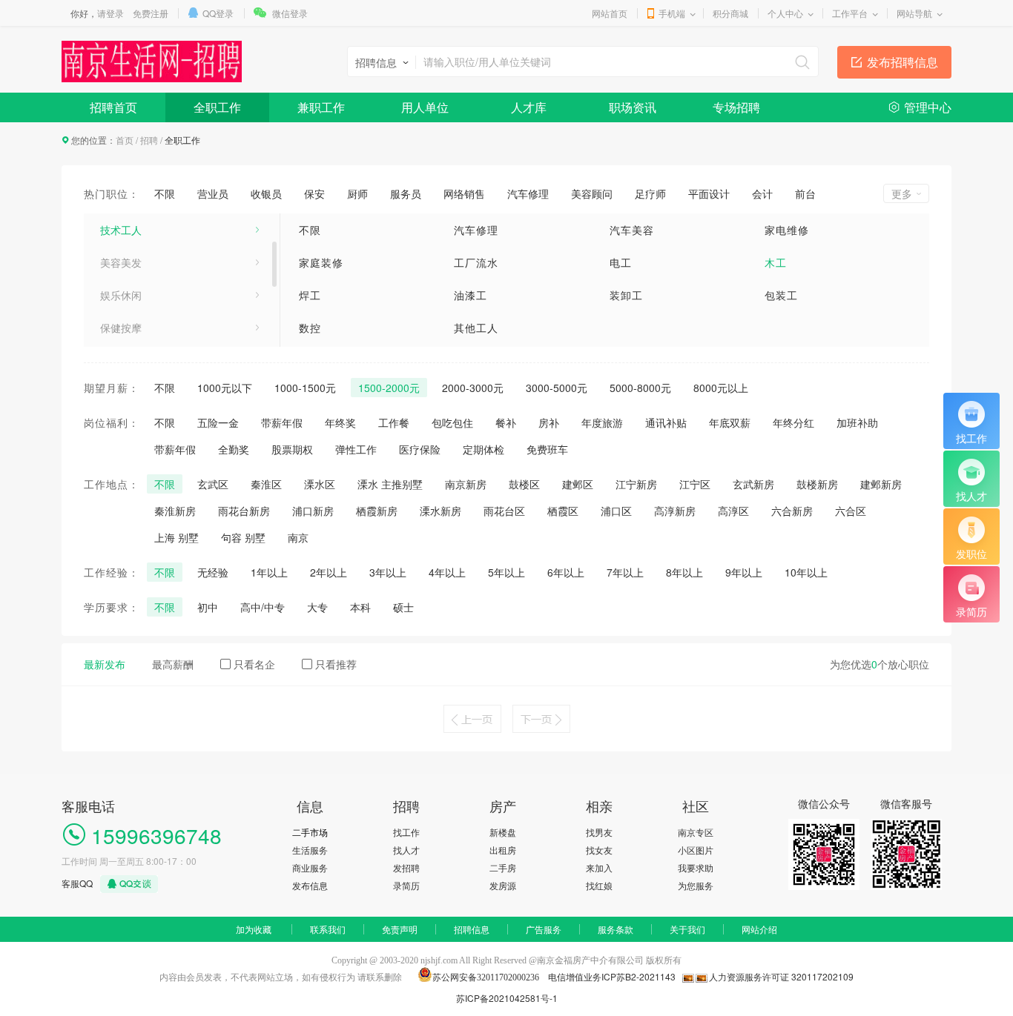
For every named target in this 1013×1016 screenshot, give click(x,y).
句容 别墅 (243, 537)
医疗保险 (419, 449)
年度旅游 (602, 422)
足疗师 (650, 193)
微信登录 (290, 13)
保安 (314, 193)
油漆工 (470, 295)
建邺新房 (881, 484)
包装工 (781, 295)
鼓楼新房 (817, 484)
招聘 (149, 139)
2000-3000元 (473, 387)
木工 (776, 262)
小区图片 (695, 849)
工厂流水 (476, 262)
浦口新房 (313, 510)
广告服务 (543, 929)
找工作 (406, 832)
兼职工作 (321, 107)
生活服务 (310, 849)
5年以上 (506, 572)
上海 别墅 (176, 537)
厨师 (357, 193)
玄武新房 (753, 484)
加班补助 (857, 422)
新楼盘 (502, 832)
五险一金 (218, 422)
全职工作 (217, 107)
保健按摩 (121, 327)
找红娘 (599, 885)
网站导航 (914, 13)
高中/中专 (262, 607)
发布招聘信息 (902, 61)
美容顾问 (592, 193)
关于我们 (687, 929)
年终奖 (340, 422)
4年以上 (447, 572)
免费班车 (547, 449)
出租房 (502, 849)
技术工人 (121, 229)
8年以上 (684, 572)
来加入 (599, 867)
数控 (310, 327)
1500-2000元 (389, 387)
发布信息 (310, 885)
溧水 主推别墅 (390, 484)
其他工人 (476, 327)
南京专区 (695, 832)
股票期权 (292, 449)
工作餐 (393, 422)
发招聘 (406, 867)
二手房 (502, 867)
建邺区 (577, 484)
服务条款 (615, 929)
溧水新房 (440, 510)
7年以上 (625, 572)
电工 (621, 262)
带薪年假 (282, 422)
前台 (805, 193)
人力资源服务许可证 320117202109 (781, 976)
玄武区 (212, 484)
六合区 (850, 510)
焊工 (310, 295)
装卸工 (626, 295)
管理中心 (927, 107)
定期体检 (483, 449)
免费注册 (150, 13)
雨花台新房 (244, 510)
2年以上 (328, 572)
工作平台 (850, 13)
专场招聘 (736, 107)
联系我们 (328, 929)
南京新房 (465, 484)
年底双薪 (729, 422)
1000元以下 (224, 387)
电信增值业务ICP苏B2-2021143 (611, 976)
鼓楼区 (524, 484)
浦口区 (616, 510)
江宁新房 (636, 484)
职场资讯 (632, 107)
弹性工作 (356, 449)
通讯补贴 (666, 422)
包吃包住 (452, 422)
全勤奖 (233, 449)
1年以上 (269, 572)
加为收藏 (253, 929)
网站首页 (609, 13)
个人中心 (785, 13)
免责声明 (400, 929)
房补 (548, 422)
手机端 (672, 13)
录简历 (406, 885)
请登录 (110, 13)
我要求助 (695, 867)
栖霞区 (562, 510)
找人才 (406, 849)
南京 (298, 537)
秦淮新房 (175, 510)
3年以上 (387, 572)
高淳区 (733, 510)
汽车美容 (632, 229)
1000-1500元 (305, 387)
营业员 (212, 193)
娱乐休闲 (121, 295)
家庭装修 (321, 262)
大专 (317, 607)
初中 (207, 607)
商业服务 (310, 867)
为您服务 (695, 885)
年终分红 (793, 422)
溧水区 (319, 484)
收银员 (266, 193)
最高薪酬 (173, 664)
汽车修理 (528, 193)
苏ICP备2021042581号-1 (507, 998)
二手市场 (310, 832)
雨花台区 (504, 510)
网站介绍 (759, 929)
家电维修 (787, 229)
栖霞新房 (376, 510)
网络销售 (464, 193)
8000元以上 (720, 387)
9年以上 (743, 572)
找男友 (599, 832)
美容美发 (121, 262)
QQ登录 (218, 13)
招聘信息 (471, 929)
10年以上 (806, 572)
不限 (164, 193)
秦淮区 (266, 484)
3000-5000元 (556, 387)
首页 (124, 139)
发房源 (502, 885)
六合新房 (792, 510)
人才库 (529, 107)
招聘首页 (113, 107)
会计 (762, 193)
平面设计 (709, 193)
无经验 (212, 572)
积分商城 (730, 13)
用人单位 (425, 107)
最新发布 (104, 664)
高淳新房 (675, 510)
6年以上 (565, 572)
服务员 (405, 193)
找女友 (599, 849)
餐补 (505, 422)
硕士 (403, 607)
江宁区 (694, 484)
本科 (360, 607)
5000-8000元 (640, 387)
